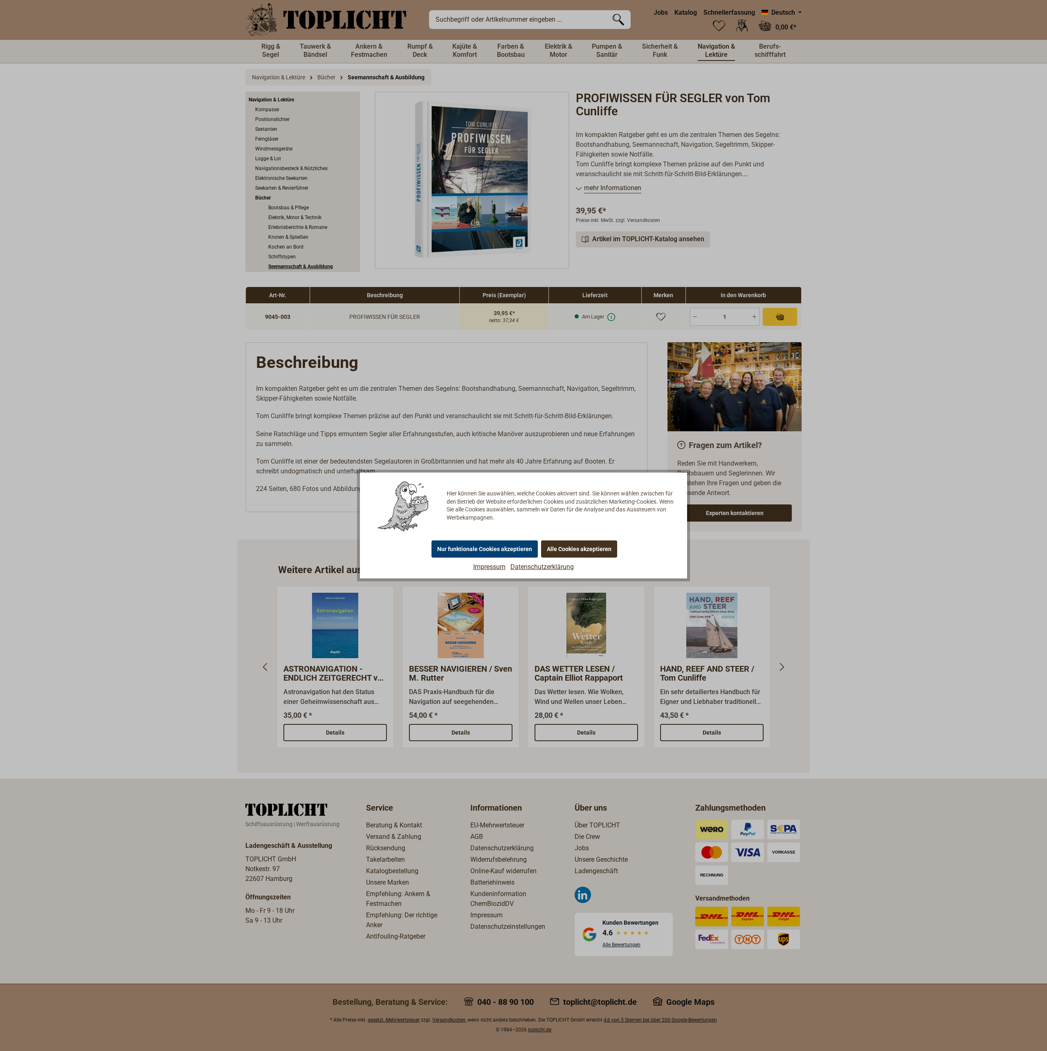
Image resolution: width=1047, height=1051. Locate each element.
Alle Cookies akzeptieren (579, 549)
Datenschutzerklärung (542, 567)
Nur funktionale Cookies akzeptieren (484, 549)
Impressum (489, 567)
